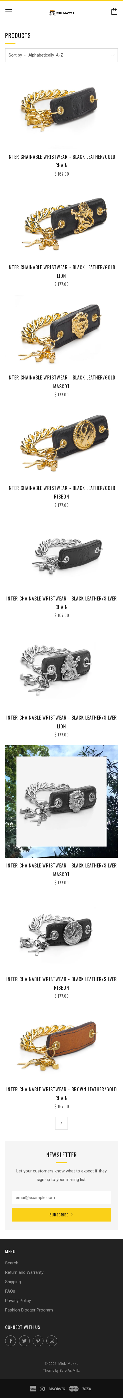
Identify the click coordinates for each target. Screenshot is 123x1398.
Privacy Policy (18, 1300)
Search (11, 1263)
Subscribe (58, 1215)
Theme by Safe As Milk (61, 1371)
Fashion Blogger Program (29, 1310)
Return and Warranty (24, 1272)
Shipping (13, 1281)
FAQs (10, 1291)
